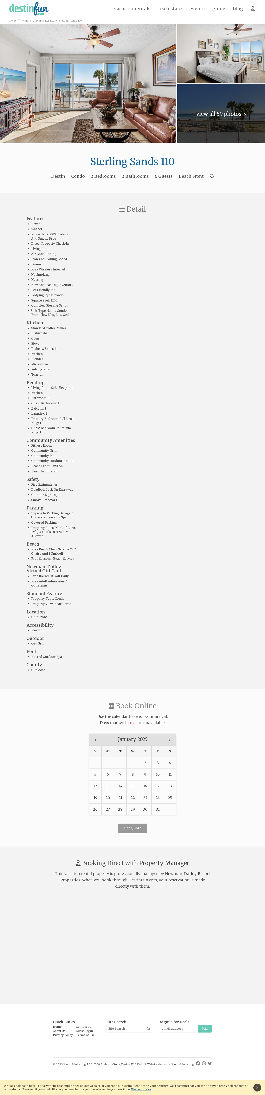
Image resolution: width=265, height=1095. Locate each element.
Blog (238, 8)
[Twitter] (210, 1063)
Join (205, 1028)
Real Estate (170, 8)
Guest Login (84, 1031)
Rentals (26, 21)
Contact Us (83, 1026)
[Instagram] (204, 1063)
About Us (59, 1031)
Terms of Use (85, 1035)
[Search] (148, 1029)
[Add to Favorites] (212, 176)
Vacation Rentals (132, 8)
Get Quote (132, 828)
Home (12, 21)
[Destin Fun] (28, 14)
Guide (218, 8)
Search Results (45, 21)
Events (197, 8)
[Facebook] (198, 1063)
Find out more (141, 1089)
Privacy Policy (63, 1035)
